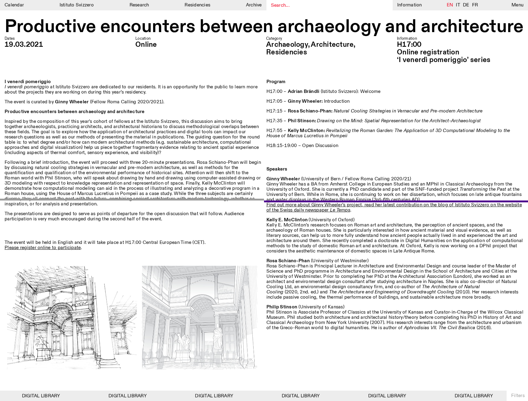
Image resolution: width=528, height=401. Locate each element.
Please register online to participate (43, 248)
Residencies (197, 5)
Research (139, 5)
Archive (254, 5)
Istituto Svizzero (77, 5)
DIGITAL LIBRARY (36, 396)
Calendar (14, 5)
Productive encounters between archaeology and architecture (264, 26)
